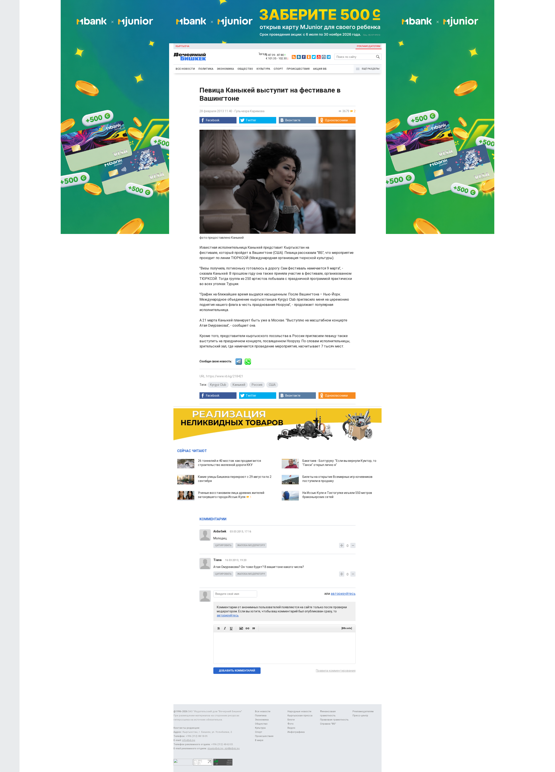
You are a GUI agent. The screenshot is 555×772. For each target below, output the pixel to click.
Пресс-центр (360, 715)
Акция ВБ (319, 68)
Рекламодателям (368, 46)
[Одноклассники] (309, 57)
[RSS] (294, 57)
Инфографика (296, 732)
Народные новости (299, 711)
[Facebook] (304, 57)
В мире (259, 740)
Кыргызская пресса (299, 715)
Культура (263, 68)
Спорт (278, 68)
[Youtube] (319, 57)
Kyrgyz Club (218, 384)
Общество (245, 68)
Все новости (185, 68)
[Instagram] (324, 57)
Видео (291, 728)
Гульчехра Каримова (249, 111)
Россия (257, 384)
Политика (205, 68)
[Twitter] (314, 57)
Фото (290, 723)
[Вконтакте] (299, 57)
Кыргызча (182, 46)
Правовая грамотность (334, 719)
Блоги (291, 719)
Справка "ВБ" (328, 723)
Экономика (225, 68)
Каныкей (239, 384)
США (272, 384)
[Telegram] (329, 57)
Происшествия (298, 68)
